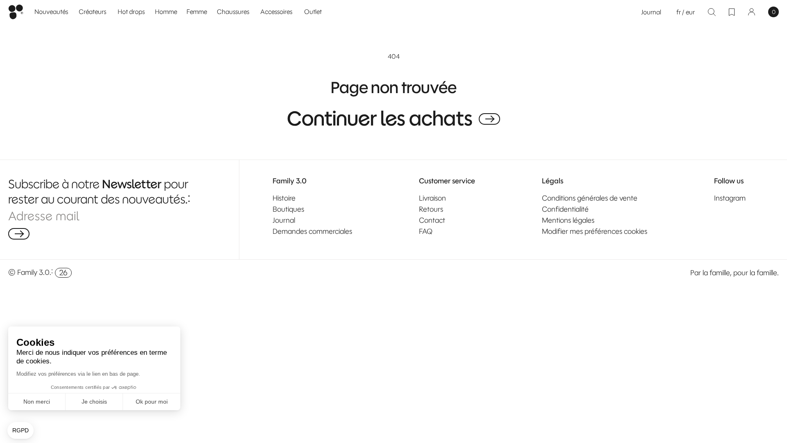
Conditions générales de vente (589, 198)
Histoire (284, 198)
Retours (431, 209)
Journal (651, 12)
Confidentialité (565, 209)
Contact (432, 220)
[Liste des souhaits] (732, 12)
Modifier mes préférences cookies (594, 231)
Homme (166, 12)
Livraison (432, 198)
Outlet (313, 12)
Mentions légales (568, 220)
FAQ (425, 231)
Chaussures (233, 12)
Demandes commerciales (312, 231)
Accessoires (276, 12)
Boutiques (288, 209)
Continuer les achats (380, 119)
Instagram (730, 198)
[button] (166, 12)
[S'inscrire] (19, 234)
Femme (197, 12)
